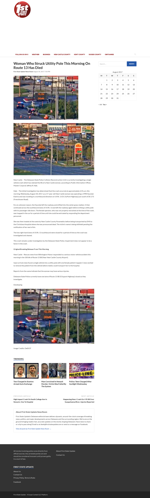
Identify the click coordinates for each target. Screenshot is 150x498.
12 (128, 85)
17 (117, 89)
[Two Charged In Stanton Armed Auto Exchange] (26, 379)
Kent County (79, 54)
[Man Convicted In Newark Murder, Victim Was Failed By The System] (53, 379)
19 (128, 89)
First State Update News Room (23, 71)
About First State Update (65, 451)
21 (101, 94)
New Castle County (62, 54)
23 (112, 94)
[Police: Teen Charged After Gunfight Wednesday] (81, 379)
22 (107, 94)
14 (101, 89)
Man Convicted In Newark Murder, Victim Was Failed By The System (53, 384)
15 (107, 89)
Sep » (105, 104)
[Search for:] (117, 63)
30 (112, 98)
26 (128, 94)
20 (134, 89)
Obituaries (109, 54)
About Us (17, 471)
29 (107, 98)
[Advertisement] (75, 35)
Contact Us (18, 475)
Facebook (17, 482)
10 (117, 85)
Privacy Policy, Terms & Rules (24, 478)
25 (123, 94)
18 (123, 89)
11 (123, 85)
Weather (35, 54)
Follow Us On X (21, 54)
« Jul (100, 104)
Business (46, 54)
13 (134, 85)
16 (112, 89)
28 (101, 98)
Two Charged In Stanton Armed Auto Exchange (24, 382)
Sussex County (95, 54)
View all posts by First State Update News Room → (33, 429)
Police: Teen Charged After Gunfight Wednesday (80, 382)
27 (134, 94)
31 (117, 98)
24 (117, 94)
